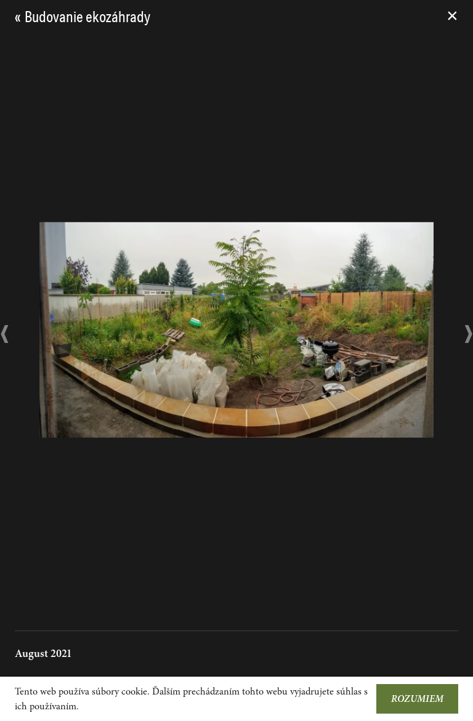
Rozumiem (417, 699)
